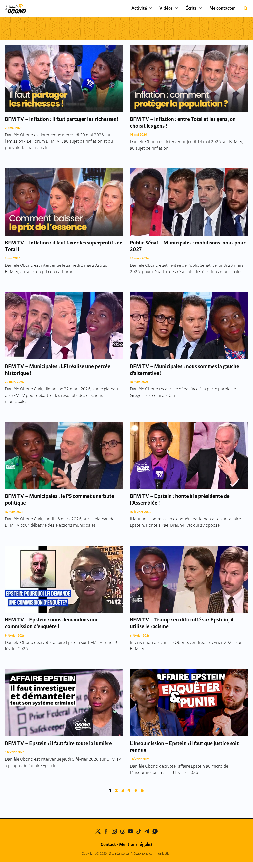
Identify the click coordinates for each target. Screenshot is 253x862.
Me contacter (222, 8)
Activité (139, 8)
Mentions (135, 845)
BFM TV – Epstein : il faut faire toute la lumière (58, 743)
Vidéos (166, 8)
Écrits (191, 8)
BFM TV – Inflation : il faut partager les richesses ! (61, 119)
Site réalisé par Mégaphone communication (140, 853)
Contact (108, 845)
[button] (149, 8)
